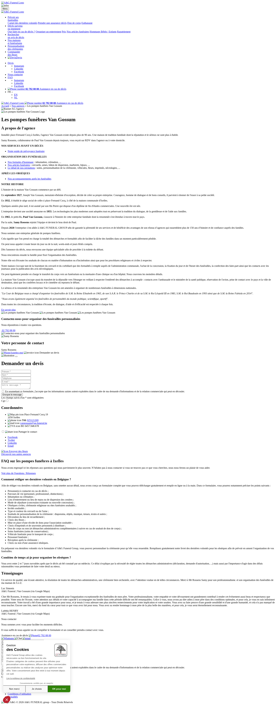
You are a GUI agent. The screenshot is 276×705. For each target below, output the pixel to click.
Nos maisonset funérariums (15, 42)
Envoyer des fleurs (18, 451)
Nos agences (18, 106)
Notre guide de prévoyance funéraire (26, 151)
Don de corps (74, 23)
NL (16, 97)
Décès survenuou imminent (15, 27)
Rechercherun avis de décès (16, 36)
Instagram (19, 66)
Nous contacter (15, 74)
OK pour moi (59, 689)
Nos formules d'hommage (21, 162)
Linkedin (18, 68)
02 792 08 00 (8, 330)
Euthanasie (86, 23)
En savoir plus (8, 309)
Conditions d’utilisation (19, 694)
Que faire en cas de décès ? (21, 31)
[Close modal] (16, 356)
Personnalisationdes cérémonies (16, 47)
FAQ (10, 77)
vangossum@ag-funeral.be (33, 423)
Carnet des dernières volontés (22, 23)
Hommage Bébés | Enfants (103, 31)
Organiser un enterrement (48, 31)
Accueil (5, 106)
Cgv (3, 400)
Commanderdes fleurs (14, 53)
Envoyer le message (12, 394)
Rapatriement (123, 31)
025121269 (32, 420)
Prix (64, 31)
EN (16, 94)
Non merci (14, 689)
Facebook (19, 71)
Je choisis (37, 689)
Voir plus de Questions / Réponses (18, 473)
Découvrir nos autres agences (16, 454)
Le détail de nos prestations (21, 168)
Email (11, 445)
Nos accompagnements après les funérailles (29, 178)
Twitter (11, 440)
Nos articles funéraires (78, 31)
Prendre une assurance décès (52, 23)
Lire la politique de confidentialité (20, 678)
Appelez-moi (16, 352)
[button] (7, 699)
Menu (5, 9)
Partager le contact (28, 431)
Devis (19, 57)
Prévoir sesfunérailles (13, 18)
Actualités (13, 696)
